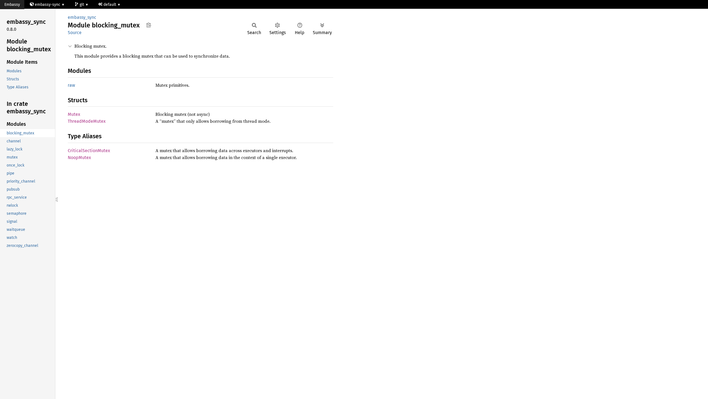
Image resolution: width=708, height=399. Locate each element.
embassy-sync (47, 4)
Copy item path (148, 25)
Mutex (74, 114)
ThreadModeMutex (87, 121)
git (82, 4)
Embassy (12, 4)
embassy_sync (82, 17)
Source (75, 32)
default (110, 4)
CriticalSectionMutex (89, 150)
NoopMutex (79, 157)
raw (71, 85)
